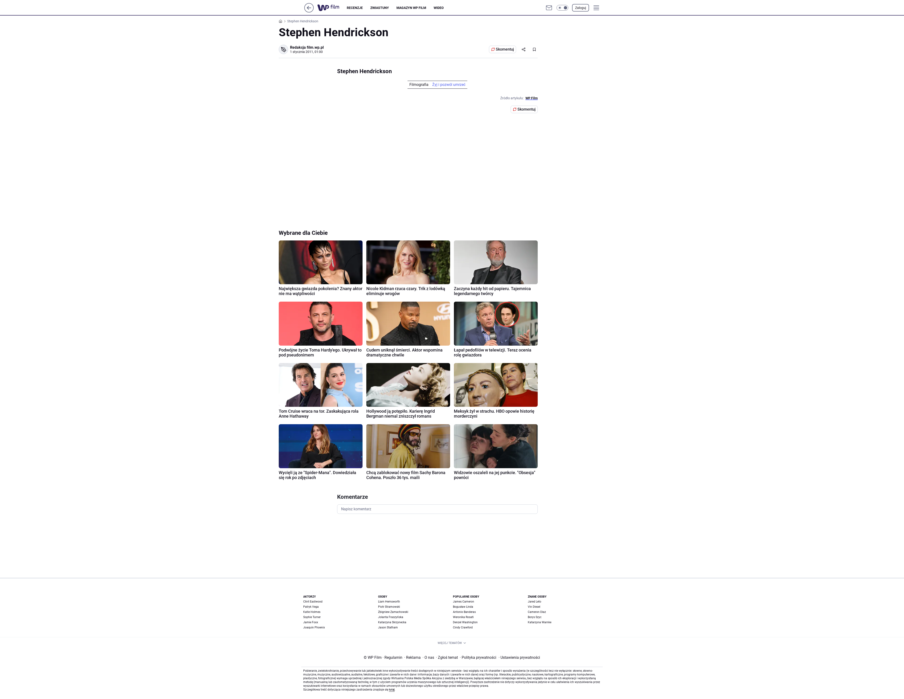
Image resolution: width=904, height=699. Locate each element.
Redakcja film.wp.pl (307, 47)
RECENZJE (355, 8)
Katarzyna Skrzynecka (392, 622)
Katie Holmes (311, 612)
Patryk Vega (311, 606)
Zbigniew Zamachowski (393, 612)
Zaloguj (580, 8)
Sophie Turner (312, 617)
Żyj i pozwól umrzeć (448, 84)
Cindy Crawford (463, 627)
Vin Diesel (534, 606)
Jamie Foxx (310, 622)
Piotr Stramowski (389, 606)
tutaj (392, 689)
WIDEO (439, 8)
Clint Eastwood (313, 601)
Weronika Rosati (463, 617)
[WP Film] (332, 8)
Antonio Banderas (464, 612)
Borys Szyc (534, 617)
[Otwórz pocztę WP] (549, 8)
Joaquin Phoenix (314, 627)
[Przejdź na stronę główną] (309, 11)
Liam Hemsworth (389, 601)
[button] (562, 8)
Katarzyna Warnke (539, 622)
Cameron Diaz (537, 612)
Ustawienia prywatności (519, 657)
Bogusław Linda (463, 606)
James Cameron (463, 601)
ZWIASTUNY (379, 8)
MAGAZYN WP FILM (411, 8)
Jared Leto (534, 601)
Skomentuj (505, 49)
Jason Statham (388, 627)
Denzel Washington (465, 622)
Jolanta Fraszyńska (390, 617)
